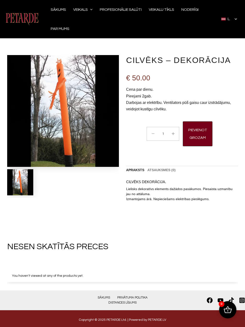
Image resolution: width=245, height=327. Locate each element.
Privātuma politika (132, 297)
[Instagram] (242, 300)
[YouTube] (220, 300)
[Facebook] (210, 300)
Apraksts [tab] (135, 170)
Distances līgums (122, 302)
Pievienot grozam (197, 134)
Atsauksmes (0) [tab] (161, 170)
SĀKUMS (104, 297)
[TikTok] (231, 300)
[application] (90, 9)
